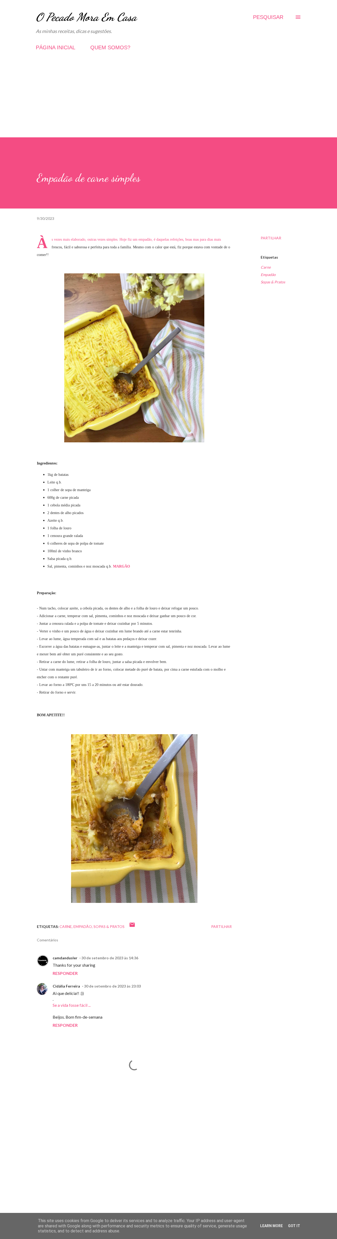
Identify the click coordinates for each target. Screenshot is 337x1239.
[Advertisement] (168, 100)
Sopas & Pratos (273, 282)
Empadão (268, 274)
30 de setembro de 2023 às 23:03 (112, 986)
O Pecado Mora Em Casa (86, 17)
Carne (266, 267)
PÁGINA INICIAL (55, 47)
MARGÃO (121, 566)
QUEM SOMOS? (110, 47)
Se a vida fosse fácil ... (72, 1005)
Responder (65, 973)
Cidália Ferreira (66, 986)
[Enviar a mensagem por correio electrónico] (132, 926)
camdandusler (65, 958)
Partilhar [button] (271, 238)
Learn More (271, 1226)
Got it (294, 1226)
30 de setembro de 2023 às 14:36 (109, 958)
